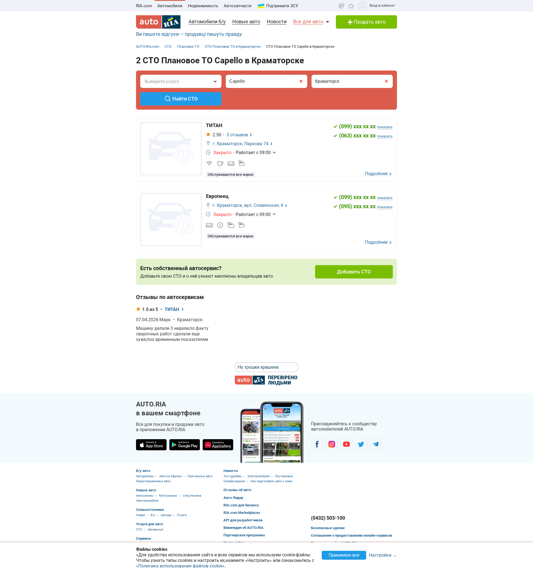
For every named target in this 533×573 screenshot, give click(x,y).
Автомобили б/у (207, 21)
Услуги (182, 515)
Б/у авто (143, 471)
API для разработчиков (242, 520)
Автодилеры (145, 476)
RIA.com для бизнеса (241, 505)
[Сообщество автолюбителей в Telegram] (376, 444)
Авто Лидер (233, 498)
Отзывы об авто (237, 490)
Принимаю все (344, 555)
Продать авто (369, 22)
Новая (140, 515)
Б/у (152, 515)
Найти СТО (185, 99)
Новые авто (246, 21)
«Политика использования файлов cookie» (180, 566)
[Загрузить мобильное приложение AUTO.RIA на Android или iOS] (272, 432)
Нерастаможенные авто (153, 481)
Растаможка (284, 476)
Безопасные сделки (328, 528)
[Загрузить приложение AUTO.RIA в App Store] (151, 444)
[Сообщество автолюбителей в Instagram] (332, 444)
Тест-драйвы (232, 476)
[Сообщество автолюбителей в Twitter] (361, 444)
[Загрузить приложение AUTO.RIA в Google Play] (184, 444)
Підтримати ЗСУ (282, 5)
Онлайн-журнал (234, 481)
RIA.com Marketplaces (241, 513)
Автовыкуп (155, 529)
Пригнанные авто (199, 476)
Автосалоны (145, 495)
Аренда (166, 515)
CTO (139, 529)
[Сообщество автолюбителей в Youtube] (346, 444)
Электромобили (147, 500)
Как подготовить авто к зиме (271, 481)
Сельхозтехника (150, 509)
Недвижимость (203, 5)
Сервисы (143, 538)
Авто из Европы (170, 476)
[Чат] (341, 5)
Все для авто (308, 21)
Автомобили (169, 5)
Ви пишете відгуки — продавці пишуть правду (189, 34)
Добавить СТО (354, 272)
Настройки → (383, 555)
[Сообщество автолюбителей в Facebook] (317, 444)
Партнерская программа (244, 535)
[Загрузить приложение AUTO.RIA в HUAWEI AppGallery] (218, 444)
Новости (276, 21)
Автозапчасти (238, 5)
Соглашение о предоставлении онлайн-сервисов (351, 535)
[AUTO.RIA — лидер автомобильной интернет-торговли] (158, 22)
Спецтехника (192, 495)
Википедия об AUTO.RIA (243, 528)
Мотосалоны (168, 495)
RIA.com (144, 5)
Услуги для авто (149, 524)
